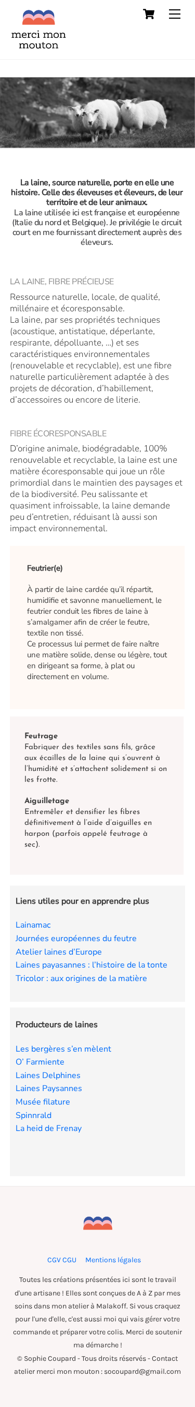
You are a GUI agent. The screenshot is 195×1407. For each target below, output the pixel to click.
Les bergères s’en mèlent (63, 1049)
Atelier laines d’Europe (59, 952)
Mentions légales (113, 1260)
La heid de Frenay (49, 1128)
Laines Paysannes (49, 1088)
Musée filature (43, 1102)
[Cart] (148, 14)
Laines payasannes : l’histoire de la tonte (91, 965)
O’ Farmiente (40, 1062)
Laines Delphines (48, 1075)
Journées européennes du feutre (76, 938)
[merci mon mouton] (38, 46)
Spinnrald (33, 1115)
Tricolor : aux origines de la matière (81, 978)
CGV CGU (61, 1260)
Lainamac (33, 925)
